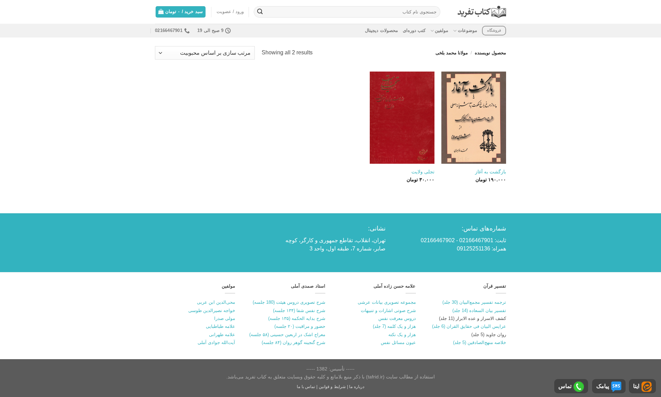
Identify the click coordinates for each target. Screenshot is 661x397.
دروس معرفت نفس (397, 318)
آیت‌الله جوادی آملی (216, 342)
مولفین (441, 30)
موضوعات (467, 30)
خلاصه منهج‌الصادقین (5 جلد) (479, 342)
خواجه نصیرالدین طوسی (211, 310)
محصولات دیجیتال (381, 30)
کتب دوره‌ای (414, 30)
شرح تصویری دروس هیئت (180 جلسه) (289, 302)
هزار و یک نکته (402, 334)
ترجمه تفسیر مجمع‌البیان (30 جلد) (474, 302)
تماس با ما (306, 386)
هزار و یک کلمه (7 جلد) (394, 326)
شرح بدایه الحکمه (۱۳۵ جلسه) (296, 318)
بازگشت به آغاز (490, 171)
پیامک (602, 386)
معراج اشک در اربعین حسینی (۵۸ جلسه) (287, 334)
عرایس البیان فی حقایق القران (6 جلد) (469, 326)
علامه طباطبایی (220, 326)
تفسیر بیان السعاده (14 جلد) (479, 310)
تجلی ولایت (422, 171)
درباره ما (356, 386)
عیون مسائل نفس (398, 342)
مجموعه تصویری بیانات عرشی (387, 302)
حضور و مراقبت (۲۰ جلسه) (299, 326)
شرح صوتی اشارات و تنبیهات (388, 310)
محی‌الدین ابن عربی (216, 302)
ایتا (636, 386)
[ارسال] (260, 12)
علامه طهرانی (222, 334)
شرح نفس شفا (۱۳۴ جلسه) (299, 310)
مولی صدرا (224, 318)
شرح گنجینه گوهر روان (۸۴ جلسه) (293, 342)
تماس (564, 386)
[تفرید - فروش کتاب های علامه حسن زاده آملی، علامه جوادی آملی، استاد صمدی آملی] (482, 12)
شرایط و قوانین (332, 386)
